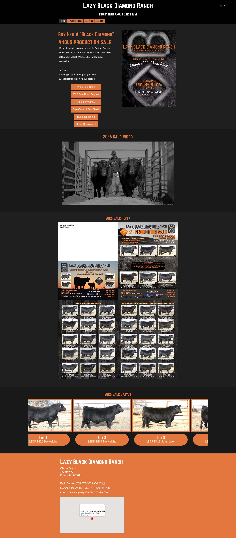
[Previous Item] (32, 423)
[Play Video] (118, 173)
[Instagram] (221, 5)
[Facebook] (225, 5)
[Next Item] (203, 423)
